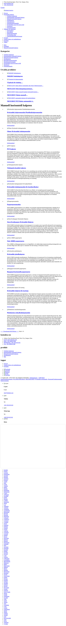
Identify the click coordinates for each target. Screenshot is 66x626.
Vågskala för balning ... (15, 82)
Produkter (6, 46)
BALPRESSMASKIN (19, 379)
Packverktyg (10, 30)
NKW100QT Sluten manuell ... (17, 95)
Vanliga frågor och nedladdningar (12, 39)
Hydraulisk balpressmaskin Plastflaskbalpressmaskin (24, 112)
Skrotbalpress (10, 20)
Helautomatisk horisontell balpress (15, 17)
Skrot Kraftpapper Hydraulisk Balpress (20, 222)
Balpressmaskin (5, 380)
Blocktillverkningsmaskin (10, 60)
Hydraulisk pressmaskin (41, 379)
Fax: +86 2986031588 (9, 344)
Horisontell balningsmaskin (55, 379)
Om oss (6, 13)
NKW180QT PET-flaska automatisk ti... (20, 101)
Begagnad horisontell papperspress (18, 272)
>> (18, 331)
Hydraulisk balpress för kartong (17, 291)
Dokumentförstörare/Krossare (14, 36)
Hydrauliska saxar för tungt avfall (15, 24)
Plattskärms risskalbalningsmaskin (18, 313)
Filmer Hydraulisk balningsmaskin (18, 131)
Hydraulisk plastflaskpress (16, 254)
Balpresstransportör (12, 33)
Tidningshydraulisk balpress (16, 168)
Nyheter (6, 37)
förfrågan (9, 125)
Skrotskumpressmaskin (13, 23)
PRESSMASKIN (30, 379)
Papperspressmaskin (14, 204)
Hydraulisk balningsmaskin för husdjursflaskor (23, 187)
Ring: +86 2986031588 (10, 341)
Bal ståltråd (10, 32)
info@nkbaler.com (8, 3)
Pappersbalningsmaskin (7, 379)
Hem (5, 45)
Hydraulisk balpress (9, 14)
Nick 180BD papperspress (15, 241)
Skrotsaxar (9, 26)
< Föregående (5, 331)
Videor (5, 42)
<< (1, 331)
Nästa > (15, 331)
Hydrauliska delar (11, 35)
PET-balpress (11, 149)
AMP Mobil (41, 377)
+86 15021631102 (8, 5)
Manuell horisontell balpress (14, 19)
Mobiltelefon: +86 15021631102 (12, 342)
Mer (5, 356)
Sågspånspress (10, 22)
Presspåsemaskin (11, 27)
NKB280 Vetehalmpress (15, 76)
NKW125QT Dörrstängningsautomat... (20, 89)
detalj (13, 125)
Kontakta (6, 40)
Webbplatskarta (33, 377)
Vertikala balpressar (12, 16)
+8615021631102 (8, 417)
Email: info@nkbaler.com (10, 339)
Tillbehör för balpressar (10, 29)
